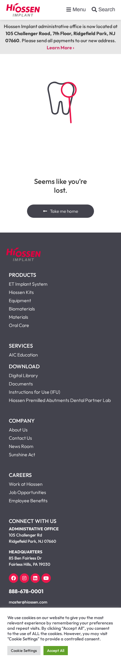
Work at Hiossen (26, 484)
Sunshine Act (22, 454)
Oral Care (19, 325)
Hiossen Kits (21, 292)
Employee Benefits (28, 500)
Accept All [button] (55, 650)
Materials (18, 317)
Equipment (20, 300)
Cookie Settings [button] (24, 650)
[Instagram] (24, 578)
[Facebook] (13, 578)
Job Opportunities (27, 492)
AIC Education (23, 355)
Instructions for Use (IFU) (34, 392)
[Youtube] (46, 578)
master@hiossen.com (28, 602)
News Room (21, 446)
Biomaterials (22, 309)
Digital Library (23, 375)
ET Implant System (28, 284)
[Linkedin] (35, 578)
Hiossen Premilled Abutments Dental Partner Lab (60, 400)
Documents (21, 384)
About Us (18, 430)
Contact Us (20, 438)
